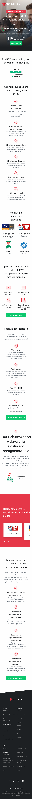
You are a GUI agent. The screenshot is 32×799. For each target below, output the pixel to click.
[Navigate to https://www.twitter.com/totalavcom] (13, 781)
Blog (4, 770)
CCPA (18, 770)
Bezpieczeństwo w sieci (9, 714)
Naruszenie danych (8, 739)
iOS (17, 733)
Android (19, 737)
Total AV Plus (6, 710)
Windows (19, 725)
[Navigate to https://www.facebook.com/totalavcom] (9, 781)
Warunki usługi (20, 752)
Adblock (19, 710)
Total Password (21, 714)
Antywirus (5, 727)
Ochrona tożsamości (22, 718)
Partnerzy (5, 748)
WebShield (5, 731)
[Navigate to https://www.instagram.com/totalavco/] (18, 781)
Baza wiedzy (6, 754)
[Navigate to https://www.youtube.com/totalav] (23, 781)
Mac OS (19, 729)
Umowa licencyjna (21, 748)
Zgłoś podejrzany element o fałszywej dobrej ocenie (8, 760)
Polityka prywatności (22, 756)
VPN (4, 735)
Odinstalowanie (21, 766)
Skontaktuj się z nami (8, 766)
